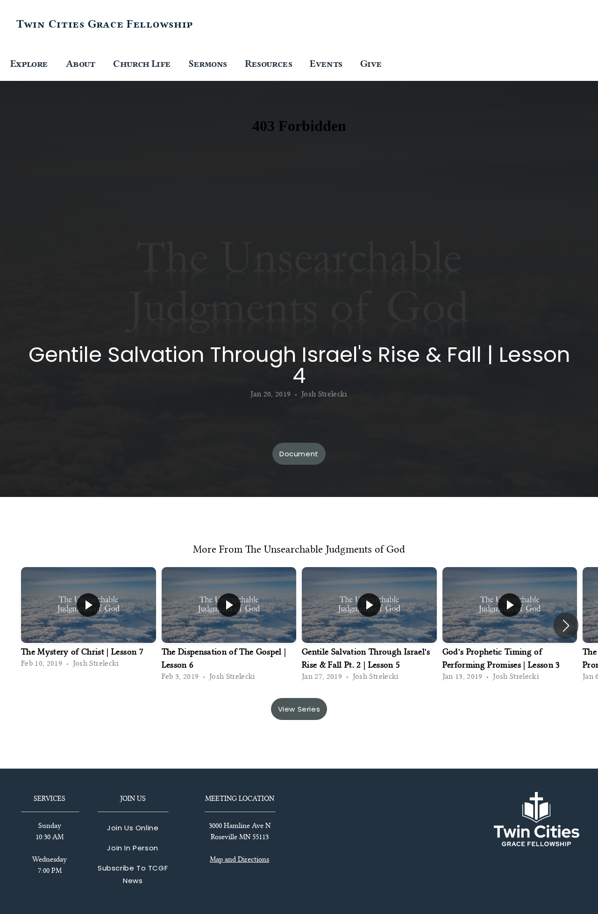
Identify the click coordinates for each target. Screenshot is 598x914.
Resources (269, 63)
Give (371, 63)
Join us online (132, 828)
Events (327, 63)
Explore (30, 63)
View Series (299, 709)
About (81, 63)
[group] (88, 619)
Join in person (132, 848)
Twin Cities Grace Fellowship (104, 24)
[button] (566, 625)
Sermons (209, 63)
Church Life (142, 63)
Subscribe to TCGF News (133, 874)
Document (299, 454)
